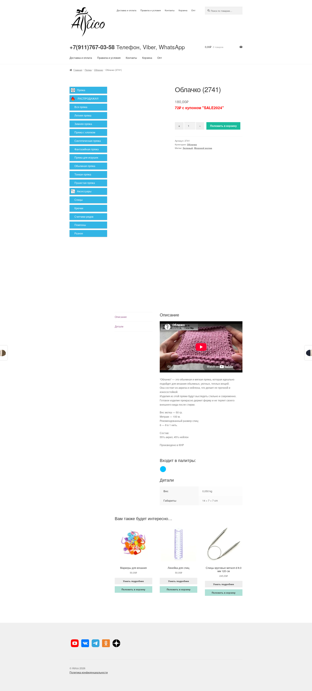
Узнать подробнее (133, 581)
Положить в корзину (223, 126)
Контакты (170, 10)
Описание (121, 317)
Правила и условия (150, 10)
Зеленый (188, 148)
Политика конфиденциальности (89, 672)
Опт (193, 10)
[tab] (133, 317)
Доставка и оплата (126, 10)
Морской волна (203, 148)
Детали (119, 326)
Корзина (183, 10)
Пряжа (88, 69)
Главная (77, 69)
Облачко (98, 69)
